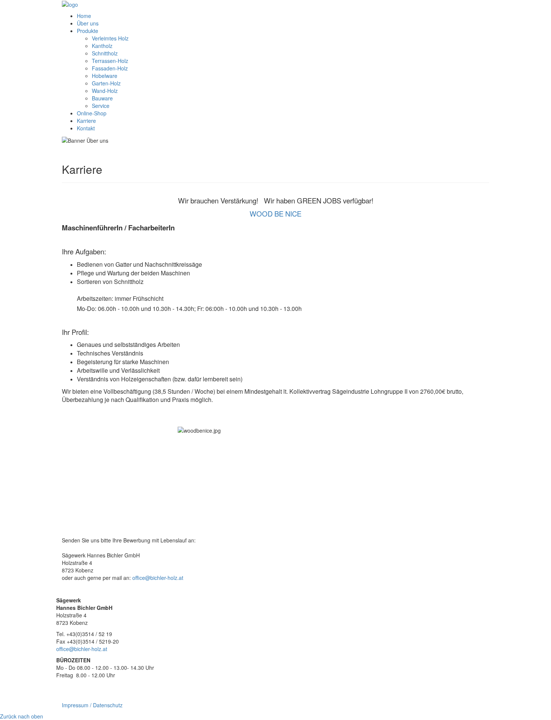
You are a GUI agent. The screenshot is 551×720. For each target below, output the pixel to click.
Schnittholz (105, 53)
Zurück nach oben (21, 716)
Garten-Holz (106, 83)
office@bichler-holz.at (157, 577)
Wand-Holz (105, 90)
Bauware (102, 98)
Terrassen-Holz (110, 60)
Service (100, 105)
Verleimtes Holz (110, 38)
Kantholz (102, 45)
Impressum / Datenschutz (92, 705)
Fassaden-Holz (110, 68)
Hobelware (104, 75)
